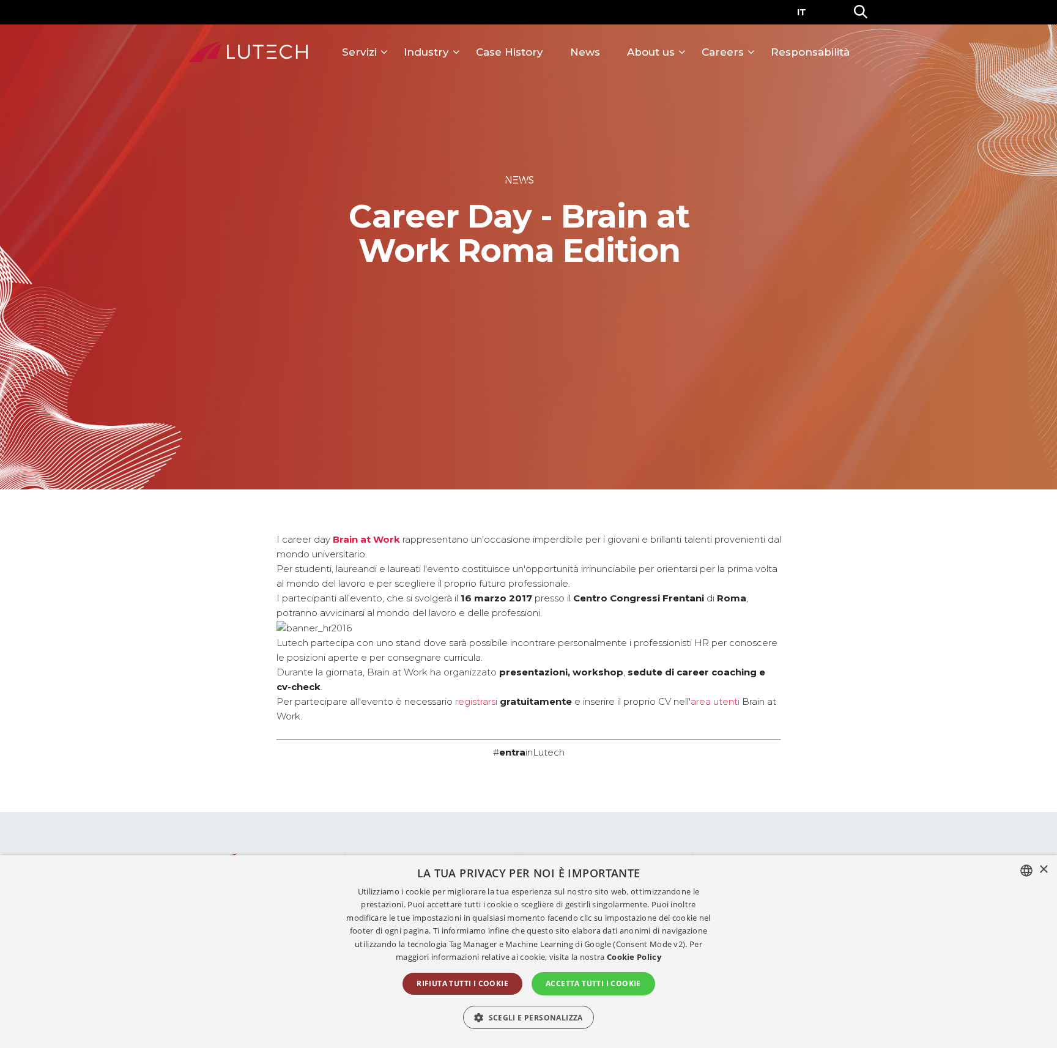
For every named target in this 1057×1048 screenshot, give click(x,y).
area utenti (715, 701)
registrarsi (476, 701)
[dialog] (528, 951)
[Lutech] (248, 52)
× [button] (1043, 869)
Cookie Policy (634, 956)
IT (801, 12)
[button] (528, 1017)
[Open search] (860, 12)
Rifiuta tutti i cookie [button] (462, 983)
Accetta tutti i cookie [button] (593, 983)
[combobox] (1026, 870)
